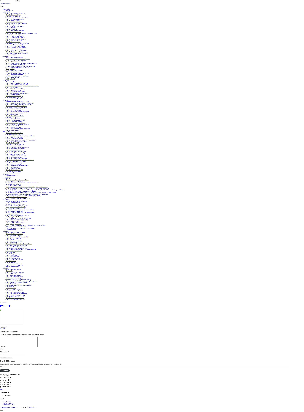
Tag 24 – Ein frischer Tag (12, 167)
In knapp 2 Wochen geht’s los (13, 269)
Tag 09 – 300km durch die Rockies (15, 26)
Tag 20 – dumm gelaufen (12, 130)
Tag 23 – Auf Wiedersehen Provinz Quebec (17, 165)
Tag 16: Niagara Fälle (11, 255)
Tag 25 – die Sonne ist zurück (13, 168)
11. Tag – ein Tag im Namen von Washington (17, 73)
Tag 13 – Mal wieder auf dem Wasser (15, 120)
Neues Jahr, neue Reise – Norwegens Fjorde (17, 180)
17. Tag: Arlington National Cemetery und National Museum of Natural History (26, 225)
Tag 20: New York (11, 261)
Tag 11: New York (11, 286)
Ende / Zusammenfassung (12, 266)
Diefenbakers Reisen (5, 3)
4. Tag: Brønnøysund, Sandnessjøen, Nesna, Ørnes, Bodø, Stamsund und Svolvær (27, 187)
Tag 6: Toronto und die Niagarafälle (15, 278)
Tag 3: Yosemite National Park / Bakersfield (17, 236)
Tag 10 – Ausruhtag (11, 27)
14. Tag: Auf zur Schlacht (12, 221)
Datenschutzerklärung (8, 403)
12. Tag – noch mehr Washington (14, 74)
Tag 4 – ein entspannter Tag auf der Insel (16, 107)
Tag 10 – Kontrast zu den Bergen (14, 96)
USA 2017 (6, 231)
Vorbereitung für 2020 (11, 175)
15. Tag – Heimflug (11, 79)
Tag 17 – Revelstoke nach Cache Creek (16, 37)
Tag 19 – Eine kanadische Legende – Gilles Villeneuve (20, 160)
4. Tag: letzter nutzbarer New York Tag (16, 207)
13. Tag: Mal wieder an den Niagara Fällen (17, 219)
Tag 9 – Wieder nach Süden (13, 94)
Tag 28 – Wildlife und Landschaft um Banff (17, 53)
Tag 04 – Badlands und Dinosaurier (15, 19)
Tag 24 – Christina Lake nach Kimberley (16, 47)
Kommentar (3, 346)
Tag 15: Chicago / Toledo (12, 254)
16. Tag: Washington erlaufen (13, 224)
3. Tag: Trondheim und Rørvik (14, 185)
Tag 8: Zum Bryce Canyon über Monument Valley (19, 244)
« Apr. (1, 389)
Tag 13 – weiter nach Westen (13, 32)
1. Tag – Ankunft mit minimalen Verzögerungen (18, 59)
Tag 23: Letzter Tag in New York (14, 265)
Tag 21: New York (11, 262)
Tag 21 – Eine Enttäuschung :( (14, 162)
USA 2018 (6, 199)
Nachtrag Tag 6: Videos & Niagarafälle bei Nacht (18, 279)
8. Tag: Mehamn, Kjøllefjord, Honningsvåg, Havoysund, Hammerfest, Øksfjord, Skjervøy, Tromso (31, 192)
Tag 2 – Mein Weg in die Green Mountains (17, 84)
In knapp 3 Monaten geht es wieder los (16, 232)
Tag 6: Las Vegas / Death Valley (14, 241)
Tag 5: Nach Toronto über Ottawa (14, 276)
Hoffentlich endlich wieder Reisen (14, 133)
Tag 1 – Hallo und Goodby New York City (17, 83)
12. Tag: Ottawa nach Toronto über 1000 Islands (18, 218)
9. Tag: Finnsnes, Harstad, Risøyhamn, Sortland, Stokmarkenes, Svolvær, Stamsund (27, 194)
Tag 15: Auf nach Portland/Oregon (15, 292)
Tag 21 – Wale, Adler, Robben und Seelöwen (17, 43)
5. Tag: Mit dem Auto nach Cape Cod (15, 208)
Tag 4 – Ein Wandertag (12, 87)
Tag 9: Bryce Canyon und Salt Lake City (16, 245)
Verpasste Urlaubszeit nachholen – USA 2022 (17, 101)
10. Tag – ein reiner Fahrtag (13, 71)
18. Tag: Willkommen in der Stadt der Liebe (17, 226)
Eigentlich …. (9, 177)
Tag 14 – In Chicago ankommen (14, 121)
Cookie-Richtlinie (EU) (9, 404)
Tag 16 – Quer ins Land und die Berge (16, 155)
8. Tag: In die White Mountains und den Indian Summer (20, 212)
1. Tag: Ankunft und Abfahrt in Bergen (16, 181)
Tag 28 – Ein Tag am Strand (13, 172)
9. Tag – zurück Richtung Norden (14, 70)
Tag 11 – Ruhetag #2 (11, 29)
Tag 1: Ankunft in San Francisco (14, 234)
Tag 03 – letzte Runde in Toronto (14, 137)
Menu (2, 6)
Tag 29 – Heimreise (11, 54)
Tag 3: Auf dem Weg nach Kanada (15, 273)
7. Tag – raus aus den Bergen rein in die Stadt (17, 67)
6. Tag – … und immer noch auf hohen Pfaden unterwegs (20, 66)
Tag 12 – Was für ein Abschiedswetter (15, 98)
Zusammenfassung (11, 229)
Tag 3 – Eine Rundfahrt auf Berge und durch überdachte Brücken (22, 86)
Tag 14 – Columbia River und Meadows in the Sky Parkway (21, 33)
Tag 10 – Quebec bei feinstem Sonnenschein (17, 147)
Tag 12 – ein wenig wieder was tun (15, 30)
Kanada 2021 (6, 131)
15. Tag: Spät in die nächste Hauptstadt (16, 222)
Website (2, 355)
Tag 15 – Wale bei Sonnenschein (14, 154)
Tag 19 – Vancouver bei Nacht (14, 40)
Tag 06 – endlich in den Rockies (14, 22)
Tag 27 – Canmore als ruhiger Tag (14, 52)
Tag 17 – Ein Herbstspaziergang (14, 157)
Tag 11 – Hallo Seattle (11, 117)
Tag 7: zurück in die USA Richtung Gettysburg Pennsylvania (21, 281)
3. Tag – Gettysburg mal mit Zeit (14, 62)
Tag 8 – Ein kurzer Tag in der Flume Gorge (17, 93)
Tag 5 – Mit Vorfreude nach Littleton (15, 89)
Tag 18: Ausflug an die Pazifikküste (15, 296)
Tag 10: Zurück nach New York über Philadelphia (18, 285)
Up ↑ (1, 410)
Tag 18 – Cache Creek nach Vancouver (16, 39)
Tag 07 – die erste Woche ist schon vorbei (16, 23)
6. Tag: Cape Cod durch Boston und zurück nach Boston (20, 209)
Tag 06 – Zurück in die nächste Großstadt (16, 141)
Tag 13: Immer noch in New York (14, 289)
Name (2, 349)
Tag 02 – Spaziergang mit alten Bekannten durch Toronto (20, 135)
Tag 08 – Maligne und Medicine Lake (15, 25)
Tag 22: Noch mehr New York (14, 263)
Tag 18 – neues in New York (13, 127)
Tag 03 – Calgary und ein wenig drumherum (17, 17)
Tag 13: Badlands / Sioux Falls (14, 251)
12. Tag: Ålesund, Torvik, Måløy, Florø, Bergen (18, 198)
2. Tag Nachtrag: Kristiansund (13, 184)
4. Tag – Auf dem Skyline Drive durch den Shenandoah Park (21, 63)
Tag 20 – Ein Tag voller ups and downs (16, 161)
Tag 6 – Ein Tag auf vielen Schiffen (15, 110)
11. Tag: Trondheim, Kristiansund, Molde (16, 197)
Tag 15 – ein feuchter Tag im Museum (15, 123)
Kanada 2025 (6, 12)
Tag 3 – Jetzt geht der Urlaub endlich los (16, 106)
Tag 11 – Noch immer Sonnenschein (15, 148)
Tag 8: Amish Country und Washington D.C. (17, 282)
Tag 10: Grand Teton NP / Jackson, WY (16, 246)
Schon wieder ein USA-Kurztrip (14, 57)
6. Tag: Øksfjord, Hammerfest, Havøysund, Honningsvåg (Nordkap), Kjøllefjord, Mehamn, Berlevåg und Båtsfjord (35, 190)
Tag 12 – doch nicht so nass (13, 118)
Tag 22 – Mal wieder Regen (13, 164)
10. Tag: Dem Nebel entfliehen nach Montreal (17, 215)
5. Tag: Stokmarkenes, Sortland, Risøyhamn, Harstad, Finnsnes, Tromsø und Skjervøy (27, 188)
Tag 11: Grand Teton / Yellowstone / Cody (16, 248)
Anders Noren (32, 407)
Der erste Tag (9, 271)
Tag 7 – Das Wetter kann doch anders (15, 91)
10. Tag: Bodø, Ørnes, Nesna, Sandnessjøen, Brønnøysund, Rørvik (23, 195)
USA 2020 (6, 174)
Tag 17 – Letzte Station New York (14, 126)
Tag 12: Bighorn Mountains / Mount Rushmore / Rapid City (21, 249)
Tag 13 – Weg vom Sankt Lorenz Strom (16, 151)
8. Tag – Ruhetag (10, 69)
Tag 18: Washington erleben (13, 258)
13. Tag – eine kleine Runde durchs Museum (17, 76)
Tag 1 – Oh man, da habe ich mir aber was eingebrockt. (20, 103)
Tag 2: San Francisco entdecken (14, 235)
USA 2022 (6, 100)
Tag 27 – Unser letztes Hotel (13, 171)
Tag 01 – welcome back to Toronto (15, 134)
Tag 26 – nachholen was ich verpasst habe (16, 50)
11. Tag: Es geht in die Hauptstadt (14, 217)
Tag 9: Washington (11, 283)
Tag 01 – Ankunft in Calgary (13, 15)
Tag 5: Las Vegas (10, 239)
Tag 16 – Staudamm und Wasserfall (15, 36)
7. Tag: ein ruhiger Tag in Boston (14, 211)
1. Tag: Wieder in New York (13, 202)
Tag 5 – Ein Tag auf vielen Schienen (15, 108)
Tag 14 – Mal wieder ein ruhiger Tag (15, 153)
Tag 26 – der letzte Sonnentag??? (14, 170)
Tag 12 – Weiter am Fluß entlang (14, 150)
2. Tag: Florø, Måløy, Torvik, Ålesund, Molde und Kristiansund (22, 182)
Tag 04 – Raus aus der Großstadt (14, 138)
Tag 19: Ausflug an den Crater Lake (15, 298)
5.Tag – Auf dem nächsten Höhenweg (15, 64)
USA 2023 (6, 80)
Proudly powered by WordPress (8, 407)
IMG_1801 (6, 305)
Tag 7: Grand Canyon (11, 242)
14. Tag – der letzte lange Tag (13, 77)
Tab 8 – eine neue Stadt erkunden (14, 113)
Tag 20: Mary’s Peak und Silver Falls (15, 299)
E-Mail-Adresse (4, 352)
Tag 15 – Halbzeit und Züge (13, 34)
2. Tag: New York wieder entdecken (15, 204)
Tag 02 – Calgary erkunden (13, 16)
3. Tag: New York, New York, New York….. (17, 205)
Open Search (3, 302)
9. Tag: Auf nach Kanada (12, 214)
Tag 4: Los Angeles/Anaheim (13, 238)
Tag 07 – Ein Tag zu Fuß (12, 143)
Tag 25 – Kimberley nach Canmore (15, 49)
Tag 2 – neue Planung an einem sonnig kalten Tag (18, 104)
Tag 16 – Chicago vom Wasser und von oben (17, 124)
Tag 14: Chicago (10, 252)
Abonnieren (5, 370)
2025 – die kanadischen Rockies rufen (15, 13)
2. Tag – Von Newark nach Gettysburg (16, 60)
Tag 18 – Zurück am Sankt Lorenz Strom (16, 158)
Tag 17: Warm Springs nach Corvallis (15, 295)
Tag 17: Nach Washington (12, 256)
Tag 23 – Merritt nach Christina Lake (15, 46)
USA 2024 (6, 56)
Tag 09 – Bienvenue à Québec (14, 145)
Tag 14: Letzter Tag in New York (14, 290)
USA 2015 (6, 268)
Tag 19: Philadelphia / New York (14, 259)
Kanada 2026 (6, 9)
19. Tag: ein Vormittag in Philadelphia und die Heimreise (20, 228)
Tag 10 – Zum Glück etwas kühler (15, 116)
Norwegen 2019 (7, 178)
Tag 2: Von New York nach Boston (15, 272)
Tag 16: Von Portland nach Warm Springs (16, 293)
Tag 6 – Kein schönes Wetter (13, 90)
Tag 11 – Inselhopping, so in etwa (14, 97)
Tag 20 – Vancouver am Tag (13, 42)
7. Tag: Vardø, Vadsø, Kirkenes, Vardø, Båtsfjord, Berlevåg (21, 191)
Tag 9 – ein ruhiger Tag (12, 114)
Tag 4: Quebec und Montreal (13, 275)
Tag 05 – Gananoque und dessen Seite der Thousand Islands (21, 140)
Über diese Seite (7, 401)
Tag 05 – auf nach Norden (12, 20)
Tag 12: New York (11, 288)
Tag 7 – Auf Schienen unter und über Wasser (17, 111)
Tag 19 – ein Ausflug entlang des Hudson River (18, 128)
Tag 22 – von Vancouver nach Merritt (15, 44)
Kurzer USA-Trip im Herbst (13, 81)
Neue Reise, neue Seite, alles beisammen (16, 201)
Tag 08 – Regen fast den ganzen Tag (15, 144)
